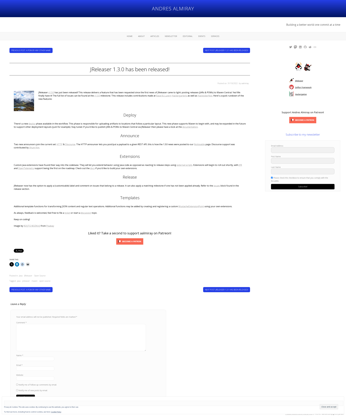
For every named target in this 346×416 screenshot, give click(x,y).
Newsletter (171, 36)
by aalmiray (244, 83)
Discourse (70, 144)
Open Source (40, 275)
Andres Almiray (173, 8)
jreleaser (26, 281)
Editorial (188, 36)
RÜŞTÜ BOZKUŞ (32, 225)
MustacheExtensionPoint (191, 206)
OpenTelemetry (26, 168)
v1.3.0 (51, 92)
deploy (32, 123)
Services (215, 36)
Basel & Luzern (163, 95)
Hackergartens (179, 95)
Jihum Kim (34, 147)
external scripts (184, 165)
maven (34, 281)
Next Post (226, 50)
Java (20, 275)
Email (19, 365)
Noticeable (199, 144)
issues (217, 185)
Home (129, 36)
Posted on (228, 83)
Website (19, 375)
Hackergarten (301, 94)
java (18, 281)
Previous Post (31, 50)
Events (201, 36)
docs (92, 168)
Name (19, 355)
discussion (86, 212)
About (141, 36)
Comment (21, 322)
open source (44, 281)
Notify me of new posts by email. (33, 390)
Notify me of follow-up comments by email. (38, 384)
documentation (190, 126)
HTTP (60, 144)
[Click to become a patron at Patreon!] (129, 242)
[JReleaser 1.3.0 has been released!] (24, 101)
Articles (154, 36)
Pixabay (50, 225)
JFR (240, 165)
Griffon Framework (303, 87)
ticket (67, 212)
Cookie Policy (56, 412)
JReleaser (28, 275)
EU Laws (275, 180)
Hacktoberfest (205, 95)
